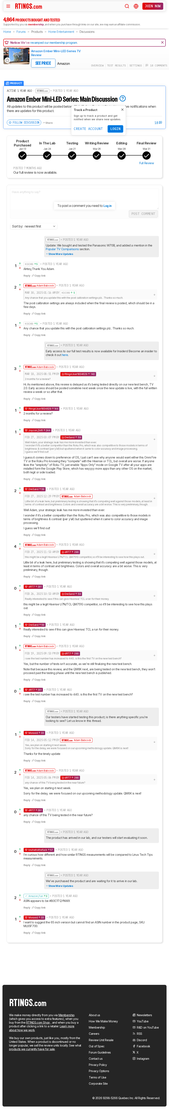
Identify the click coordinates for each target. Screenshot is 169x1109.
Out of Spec (96, 1046)
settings (135, 65)
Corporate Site (98, 1083)
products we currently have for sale (32, 1049)
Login (115, 129)
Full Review (146, 163)
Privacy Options (99, 1071)
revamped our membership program (53, 42)
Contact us (95, 1058)
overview (97, 65)
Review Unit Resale (101, 1040)
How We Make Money (103, 1021)
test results (116, 65)
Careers (94, 1033)
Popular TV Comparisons (62, 249)
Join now (153, 6)
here (65, 355)
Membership (67, 1015)
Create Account (88, 129)
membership (36, 24)
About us (94, 1015)
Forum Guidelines (100, 1052)
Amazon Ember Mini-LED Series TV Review (56, 53)
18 (157, 123)
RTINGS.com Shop (38, 1022)
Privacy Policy (98, 1065)
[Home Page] (28, 6)
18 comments (157, 65)
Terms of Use (97, 1077)
